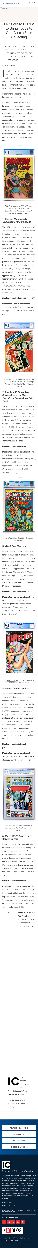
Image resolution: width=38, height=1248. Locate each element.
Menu (33, 3)
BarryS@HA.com (26, 926)
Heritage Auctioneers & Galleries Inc (19, 1211)
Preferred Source (16, 1094)
